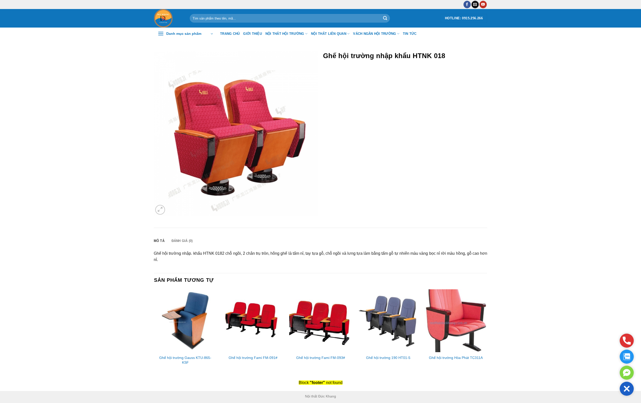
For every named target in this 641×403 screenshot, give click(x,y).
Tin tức (410, 34)
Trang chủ (230, 34)
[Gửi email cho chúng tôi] (475, 4)
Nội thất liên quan (328, 34)
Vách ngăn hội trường (374, 34)
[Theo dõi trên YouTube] (483, 4)
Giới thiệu (252, 34)
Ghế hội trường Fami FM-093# (320, 358)
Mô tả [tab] (159, 241)
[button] (627, 389)
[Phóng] (160, 210)
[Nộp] (385, 18)
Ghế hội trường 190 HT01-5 (388, 358)
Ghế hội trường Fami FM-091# (253, 358)
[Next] (487, 332)
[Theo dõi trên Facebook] (467, 4)
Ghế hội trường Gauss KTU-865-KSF (185, 360)
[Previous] (154, 332)
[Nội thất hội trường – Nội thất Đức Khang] (168, 18)
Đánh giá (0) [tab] (182, 241)
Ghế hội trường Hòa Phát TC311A (456, 358)
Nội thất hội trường (284, 34)
